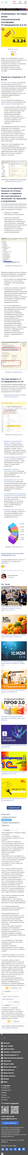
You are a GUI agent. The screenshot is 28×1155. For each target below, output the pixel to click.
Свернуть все (5, 825)
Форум (6, 1079)
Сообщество (5, 1088)
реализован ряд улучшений (16, 206)
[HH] (11, 1149)
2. (2, 991)
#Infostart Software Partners (14, 570)
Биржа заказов (9, 1076)
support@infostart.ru (9, 1119)
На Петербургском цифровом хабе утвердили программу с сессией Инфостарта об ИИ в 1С (11, 608)
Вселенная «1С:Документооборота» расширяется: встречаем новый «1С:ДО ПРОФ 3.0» (13, 718)
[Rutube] (23, 1149)
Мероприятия (9, 1070)
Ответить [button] (14, 988)
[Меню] (2, 2)
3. (2, 1005)
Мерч (6, 1082)
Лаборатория (9, 1049)
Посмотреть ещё (14, 807)
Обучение (7, 1061)
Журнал (7, 1043)
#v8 (2, 570)
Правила (4, 1092)
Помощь (4, 1095)
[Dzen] (15, 1149)
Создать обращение (10, 1123)
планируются (10, 999)
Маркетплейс (9, 1064)
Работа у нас (5, 1097)
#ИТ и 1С (22, 570)
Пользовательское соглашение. (10, 1134)
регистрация (6, 1028)
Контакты (4, 1100)
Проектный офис (10, 1067)
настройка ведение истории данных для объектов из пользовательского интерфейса (15, 495)
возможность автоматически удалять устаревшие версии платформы (13, 443)
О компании (5, 1086)
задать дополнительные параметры (12, 104)
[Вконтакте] (6, 1149)
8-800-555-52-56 (7, 1116)
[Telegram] (2, 1149)
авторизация (14, 1028)
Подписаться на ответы (9, 817)
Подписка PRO (6, 1090)
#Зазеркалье (5, 570)
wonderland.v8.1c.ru (17, 181)
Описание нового (6, 82)
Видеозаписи (9, 1073)
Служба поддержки (11, 1103)
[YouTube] (19, 1149)
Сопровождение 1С (11, 1055)
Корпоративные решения (13, 1058)
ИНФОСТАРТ (5, 563)
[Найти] (25, 1038)
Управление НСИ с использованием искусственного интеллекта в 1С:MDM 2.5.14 (12, 663)
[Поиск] (6, 2)
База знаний (8, 1046)
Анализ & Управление (12, 1052)
